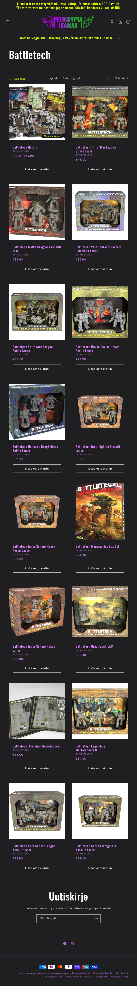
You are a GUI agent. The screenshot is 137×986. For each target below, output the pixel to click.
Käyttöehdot (122, 973)
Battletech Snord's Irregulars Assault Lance (96, 848)
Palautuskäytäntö (81, 973)
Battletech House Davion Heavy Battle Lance (97, 349)
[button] (7, 22)
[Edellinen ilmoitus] (7, 6)
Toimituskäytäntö (53, 977)
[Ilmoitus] (130, 6)
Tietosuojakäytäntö (102, 973)
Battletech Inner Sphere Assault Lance (98, 448)
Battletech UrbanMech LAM (94, 646)
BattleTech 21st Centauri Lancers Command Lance (98, 249)
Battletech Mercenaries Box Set (97, 546)
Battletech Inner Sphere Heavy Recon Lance (33, 548)
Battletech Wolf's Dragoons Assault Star (36, 249)
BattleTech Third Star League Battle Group (32, 349)
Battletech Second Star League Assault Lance (33, 848)
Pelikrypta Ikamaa (36, 973)
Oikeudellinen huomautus (78, 977)
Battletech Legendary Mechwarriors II (91, 748)
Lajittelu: (54, 78)
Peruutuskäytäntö (119, 977)
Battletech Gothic (24, 147)
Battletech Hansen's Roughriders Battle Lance (35, 448)
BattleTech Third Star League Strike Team (96, 149)
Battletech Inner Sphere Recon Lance (33, 648)
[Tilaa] (96, 918)
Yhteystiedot (100, 977)
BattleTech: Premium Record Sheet (36, 746)
